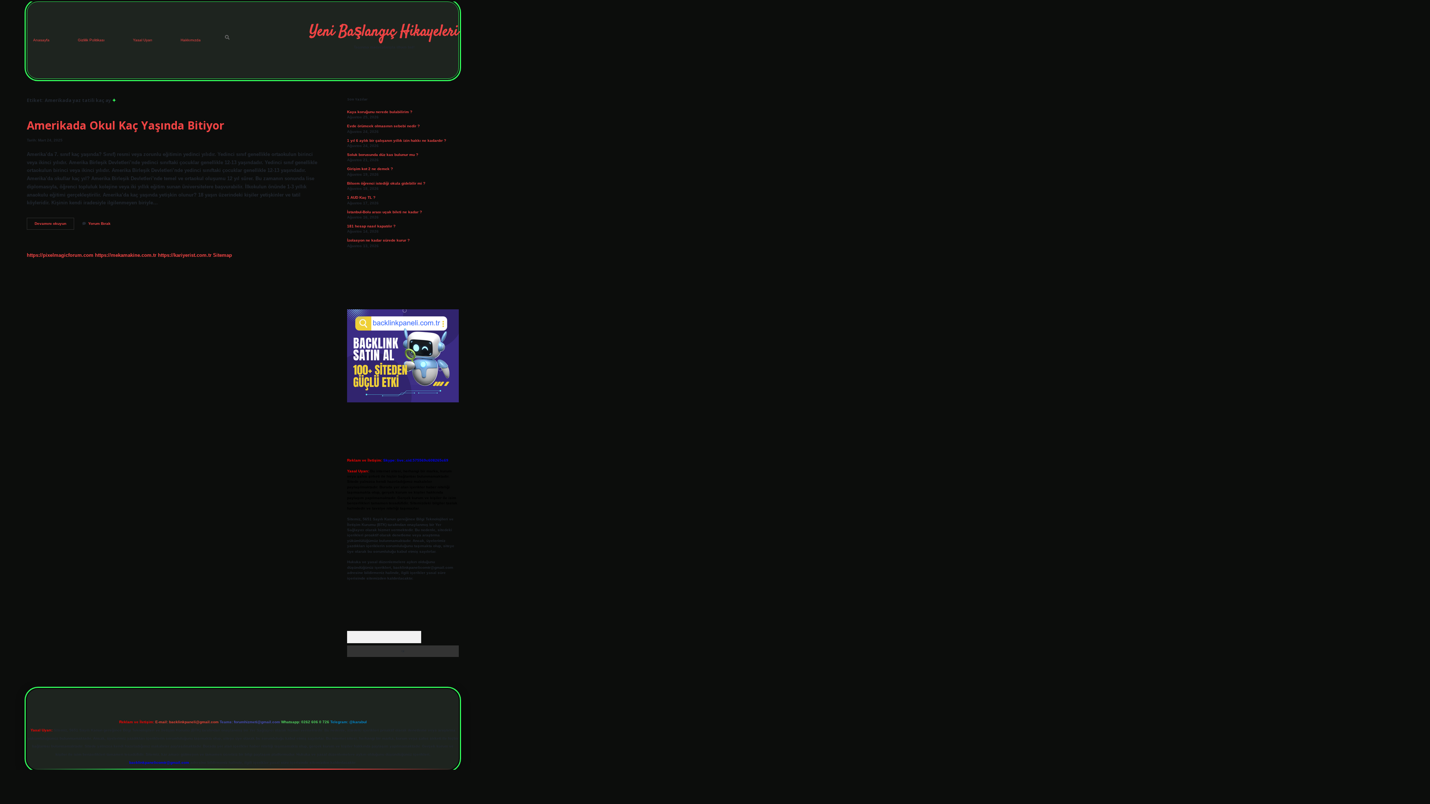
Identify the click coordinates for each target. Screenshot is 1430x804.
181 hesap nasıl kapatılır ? (371, 226)
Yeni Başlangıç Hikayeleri (383, 32)
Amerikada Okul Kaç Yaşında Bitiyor (125, 125)
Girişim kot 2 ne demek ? (370, 169)
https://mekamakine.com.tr (125, 255)
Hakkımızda (191, 40)
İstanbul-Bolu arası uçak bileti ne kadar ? (384, 212)
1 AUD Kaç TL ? (361, 197)
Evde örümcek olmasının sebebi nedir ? (383, 126)
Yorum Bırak (99, 223)
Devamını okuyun (54, 225)
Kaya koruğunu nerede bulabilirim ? (379, 112)
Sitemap (222, 255)
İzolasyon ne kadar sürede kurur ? (378, 240)
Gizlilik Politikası (91, 40)
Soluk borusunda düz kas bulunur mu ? (382, 155)
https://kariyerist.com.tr (185, 255)
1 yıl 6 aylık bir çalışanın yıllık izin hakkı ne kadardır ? (396, 140)
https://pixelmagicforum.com (60, 255)
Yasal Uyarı (142, 40)
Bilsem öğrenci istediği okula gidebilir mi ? (386, 183)
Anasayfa (41, 40)
